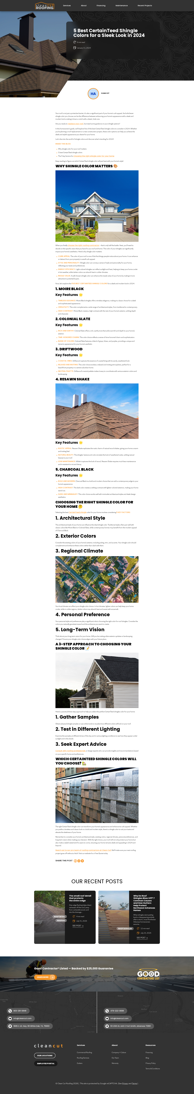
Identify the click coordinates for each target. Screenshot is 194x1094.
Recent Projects (145, 6)
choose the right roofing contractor (83, 245)
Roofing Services (83, 1058)
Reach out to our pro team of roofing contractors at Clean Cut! (83, 850)
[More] (82, 860)
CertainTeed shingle (77, 512)
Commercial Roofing (84, 1052)
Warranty (115, 1063)
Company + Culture (119, 1052)
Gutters (79, 1063)
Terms (134, 1083)
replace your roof (75, 124)
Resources (150, 1045)
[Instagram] (78, 860)
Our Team (115, 1058)
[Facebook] (75, 860)
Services (67, 6)
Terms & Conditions (153, 1068)
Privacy (125, 1083)
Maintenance (122, 6)
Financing (101, 6)
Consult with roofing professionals (70, 751)
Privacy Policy (151, 1063)
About (84, 6)
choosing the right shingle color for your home (94, 156)
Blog (147, 1058)
